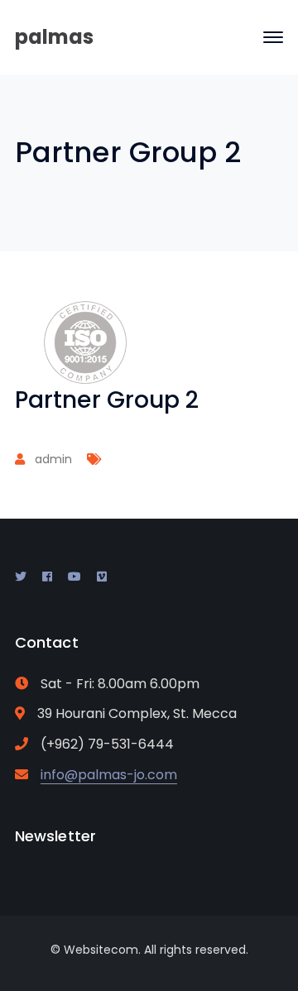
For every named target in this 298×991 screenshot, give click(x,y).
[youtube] (74, 576)
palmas (54, 36)
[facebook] (47, 576)
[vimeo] (102, 576)
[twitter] (20, 576)
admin (53, 459)
